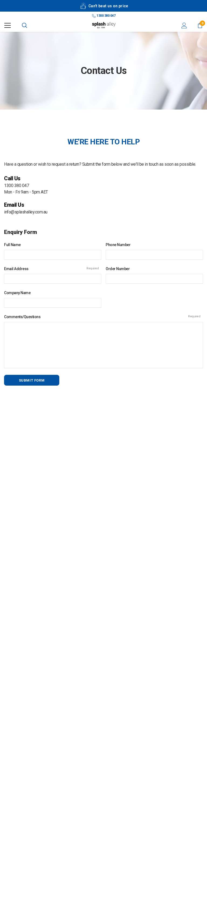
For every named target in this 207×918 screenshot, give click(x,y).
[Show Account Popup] (184, 25)
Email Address (51, 269)
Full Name (12, 245)
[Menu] (7, 25)
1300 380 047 (106, 16)
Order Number (118, 269)
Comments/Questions (102, 317)
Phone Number (118, 245)
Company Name (17, 293)
